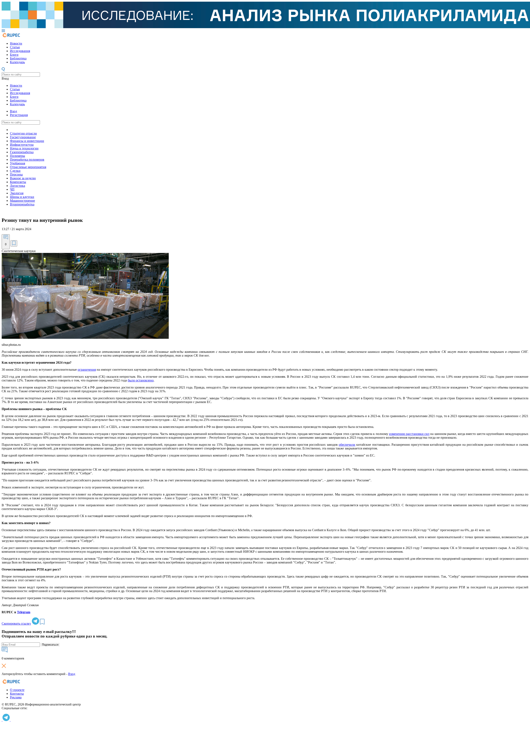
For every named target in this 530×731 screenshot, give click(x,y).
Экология (16, 193)
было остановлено (141, 380)
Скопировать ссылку (16, 623)
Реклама (16, 697)
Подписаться (50, 644)
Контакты (17, 693)
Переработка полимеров (27, 159)
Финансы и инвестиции (27, 141)
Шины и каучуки (22, 197)
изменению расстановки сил (409, 434)
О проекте (17, 690)
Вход (5, 78)
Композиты (18, 182)
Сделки (15, 170)
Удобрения (17, 163)
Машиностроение (22, 200)
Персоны (16, 174)
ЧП (12, 189)
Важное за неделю (23, 178)
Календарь (17, 62)
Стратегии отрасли (23, 133)
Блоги (14, 54)
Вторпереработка (22, 204)
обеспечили (347, 444)
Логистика (17, 185)
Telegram (23, 612)
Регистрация (19, 115)
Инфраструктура (22, 144)
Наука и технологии (24, 148)
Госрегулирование (23, 137)
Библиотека (18, 58)
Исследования (20, 51)
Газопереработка (22, 152)
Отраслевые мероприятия (28, 167)
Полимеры (17, 156)
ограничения (87, 369)
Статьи (15, 47)
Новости (16, 43)
